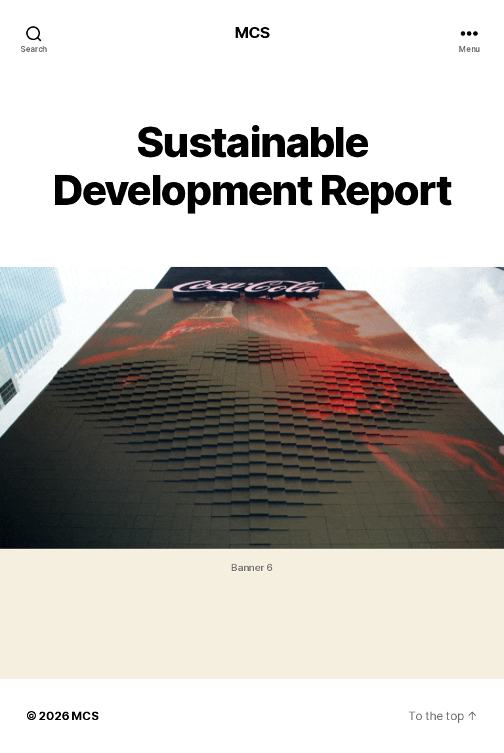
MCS (252, 33)
